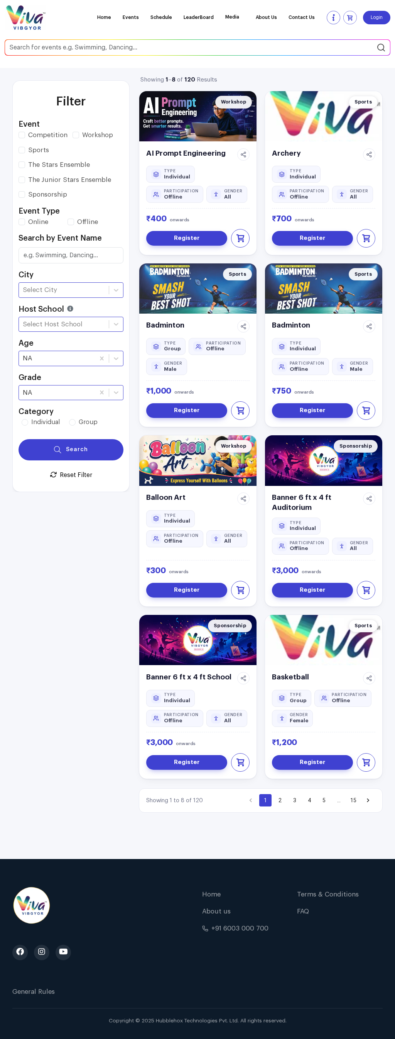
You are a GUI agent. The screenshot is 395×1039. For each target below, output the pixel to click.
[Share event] (243, 154)
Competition (48, 135)
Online (38, 222)
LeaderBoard (199, 17)
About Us (266, 17)
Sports (38, 150)
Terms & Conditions (328, 894)
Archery (286, 153)
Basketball (290, 677)
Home (104, 17)
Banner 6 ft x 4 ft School (188, 677)
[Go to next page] (368, 800)
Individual (45, 422)
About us (216, 911)
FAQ (303, 911)
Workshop (97, 135)
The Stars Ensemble (59, 164)
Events (131, 17)
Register (186, 238)
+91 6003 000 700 (239, 928)
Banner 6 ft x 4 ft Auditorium (301, 502)
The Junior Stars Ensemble (69, 180)
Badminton (165, 325)
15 (353, 800)
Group (88, 422)
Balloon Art (166, 497)
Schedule (161, 17)
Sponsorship (47, 194)
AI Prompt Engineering (186, 153)
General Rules (33, 991)
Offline (87, 222)
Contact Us (302, 17)
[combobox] (24, 290)
